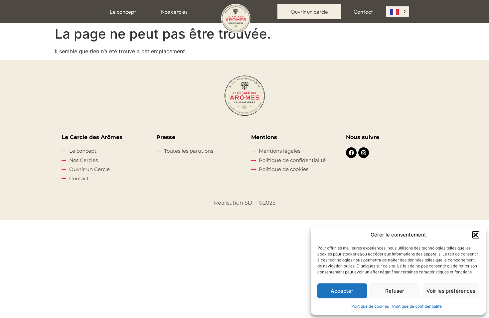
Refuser (394, 291)
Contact (363, 11)
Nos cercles (174, 11)
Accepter (342, 291)
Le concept (123, 11)
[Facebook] (351, 152)
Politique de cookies (370, 306)
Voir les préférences (450, 291)
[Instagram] (363, 152)
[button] (475, 235)
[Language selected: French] (397, 11)
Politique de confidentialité (417, 306)
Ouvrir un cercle (309, 11)
